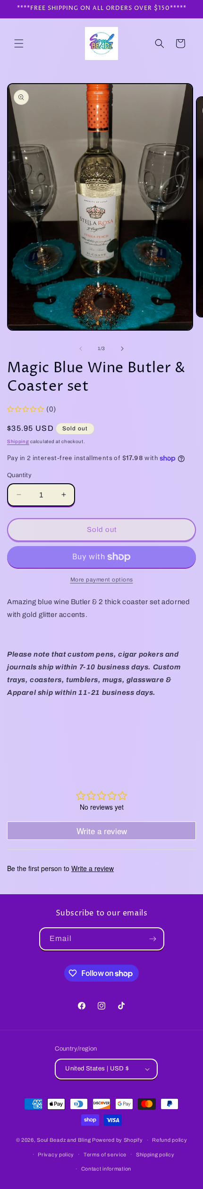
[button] (18, 43)
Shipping (18, 441)
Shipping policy (155, 1154)
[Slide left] (80, 348)
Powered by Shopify (117, 1140)
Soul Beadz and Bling (64, 1140)
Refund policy (169, 1140)
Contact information (106, 1169)
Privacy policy (56, 1154)
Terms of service (105, 1154)
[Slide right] (122, 348)
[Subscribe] (153, 938)
